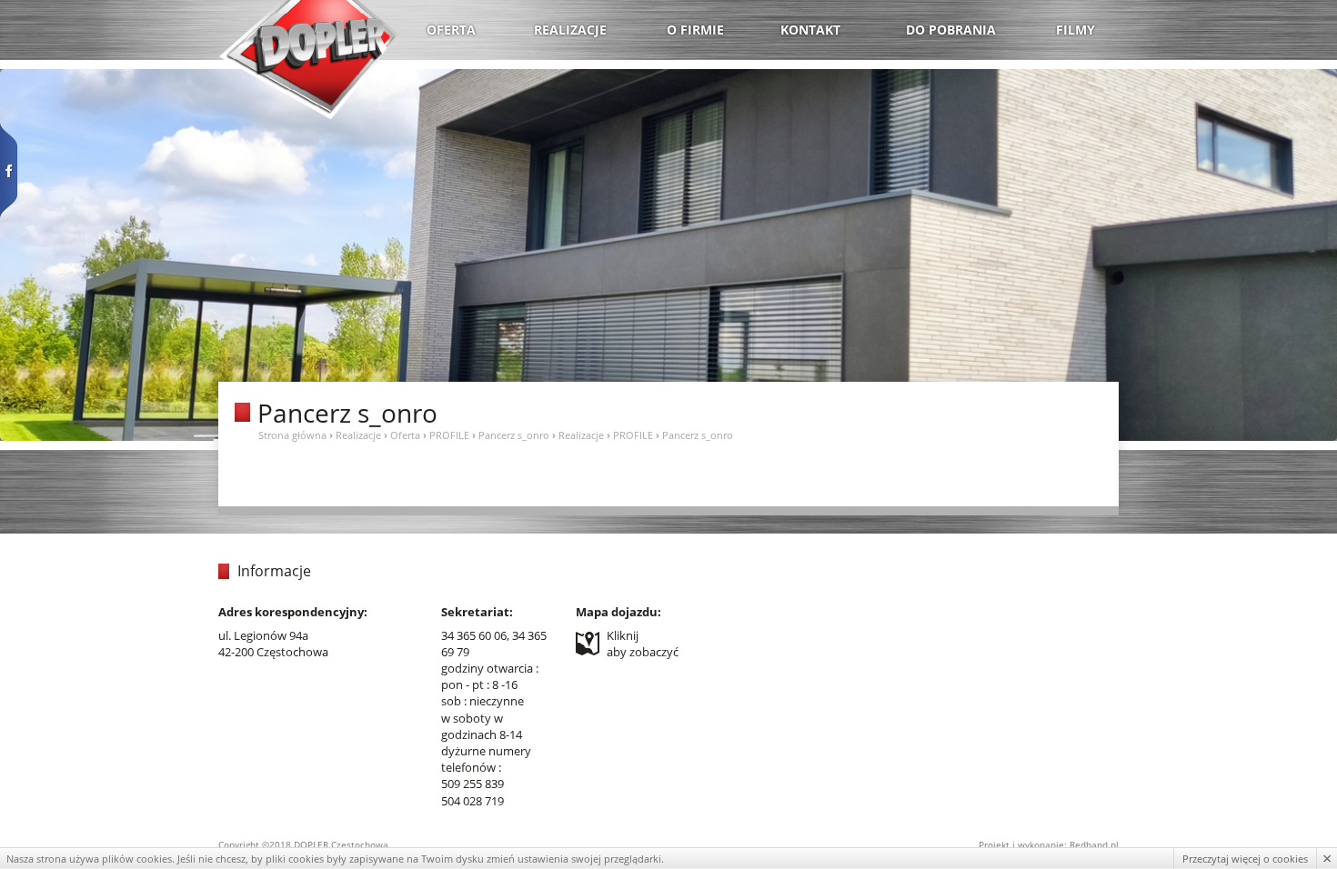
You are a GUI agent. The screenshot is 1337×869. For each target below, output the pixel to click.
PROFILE (449, 435)
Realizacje (358, 435)
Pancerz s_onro (513, 435)
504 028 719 (472, 801)
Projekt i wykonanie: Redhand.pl (1049, 844)
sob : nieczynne (482, 701)
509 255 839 (472, 783)
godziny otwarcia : (489, 668)
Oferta (405, 435)
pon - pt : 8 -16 (479, 684)
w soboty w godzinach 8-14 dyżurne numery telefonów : (486, 743)
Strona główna (292, 435)
